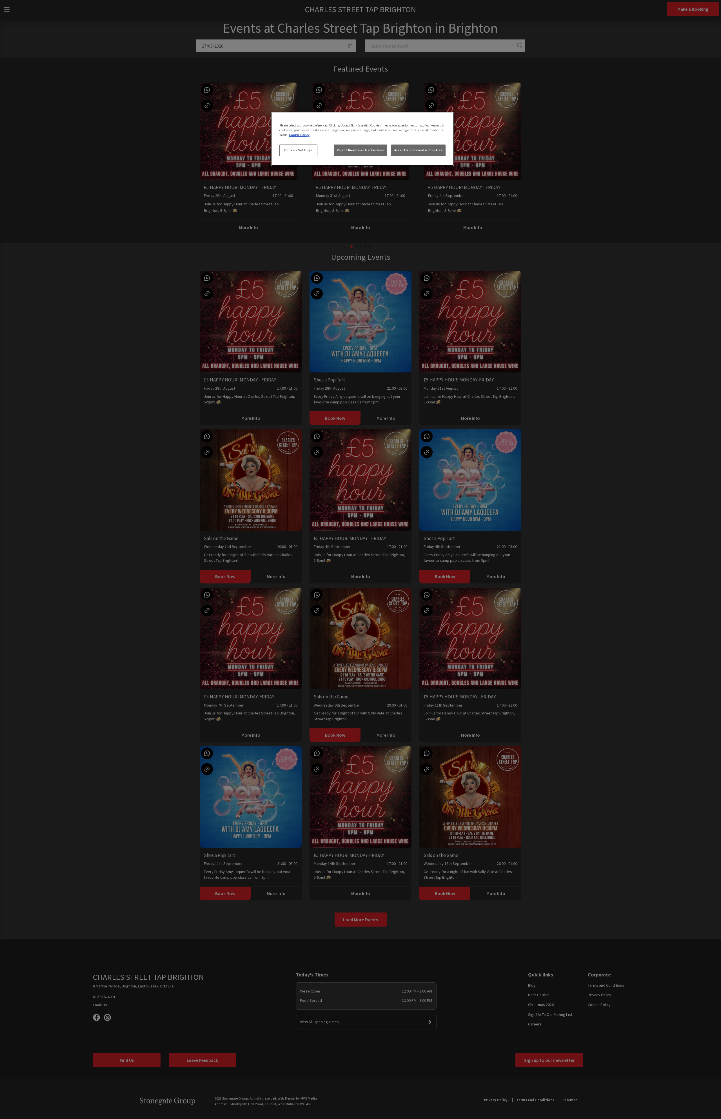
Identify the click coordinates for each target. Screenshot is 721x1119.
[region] (362, 139)
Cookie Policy (299, 135)
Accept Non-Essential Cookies (418, 150)
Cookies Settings (298, 150)
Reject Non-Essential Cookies (360, 150)
